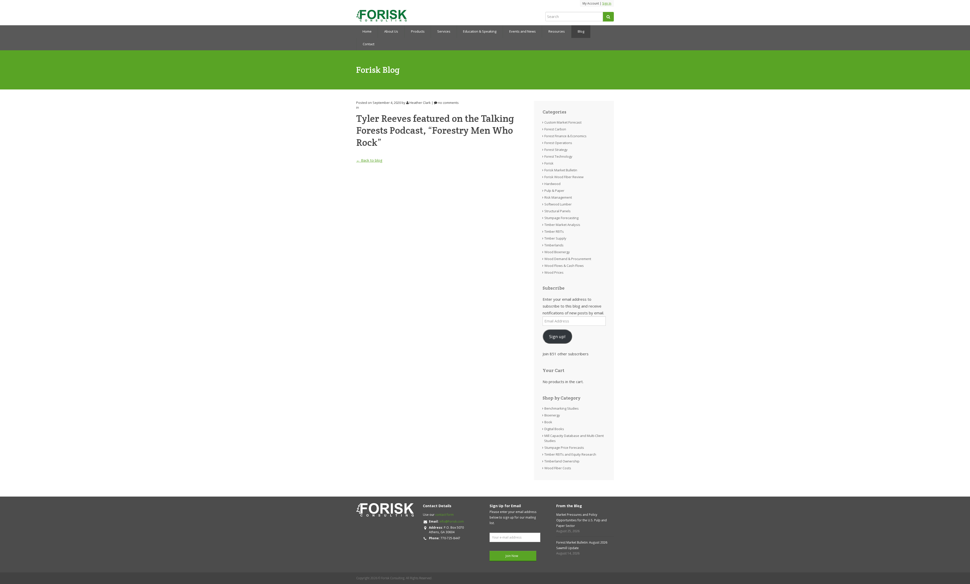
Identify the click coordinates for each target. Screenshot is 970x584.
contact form (444, 514)
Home (367, 31)
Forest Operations (558, 143)
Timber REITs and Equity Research (570, 454)
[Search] (608, 16)
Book (548, 422)
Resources (556, 31)
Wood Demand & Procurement (567, 258)
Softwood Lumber (558, 204)
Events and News (522, 31)
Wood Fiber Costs (557, 468)
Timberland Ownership (561, 461)
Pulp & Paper (554, 190)
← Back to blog (369, 160)
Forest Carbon (555, 129)
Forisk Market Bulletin (560, 170)
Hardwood (552, 183)
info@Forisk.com (452, 521)
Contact (368, 44)
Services (443, 31)
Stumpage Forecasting (561, 218)
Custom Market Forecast (562, 122)
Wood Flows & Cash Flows (564, 265)
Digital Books (554, 429)
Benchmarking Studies (561, 408)
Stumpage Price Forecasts (564, 447)
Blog (581, 31)
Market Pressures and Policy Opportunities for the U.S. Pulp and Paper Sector (581, 520)
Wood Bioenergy (557, 252)
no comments (448, 102)
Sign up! (557, 336)
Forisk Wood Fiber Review (564, 177)
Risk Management (558, 197)
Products (418, 31)
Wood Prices (554, 272)
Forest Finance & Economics (565, 136)
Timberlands (554, 245)
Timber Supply (555, 238)
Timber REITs (554, 231)
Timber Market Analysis (562, 224)
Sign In (606, 3)
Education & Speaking (479, 31)
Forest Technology (558, 156)
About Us (391, 31)
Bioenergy (552, 415)
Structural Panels (557, 211)
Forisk (548, 163)
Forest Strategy (556, 149)
